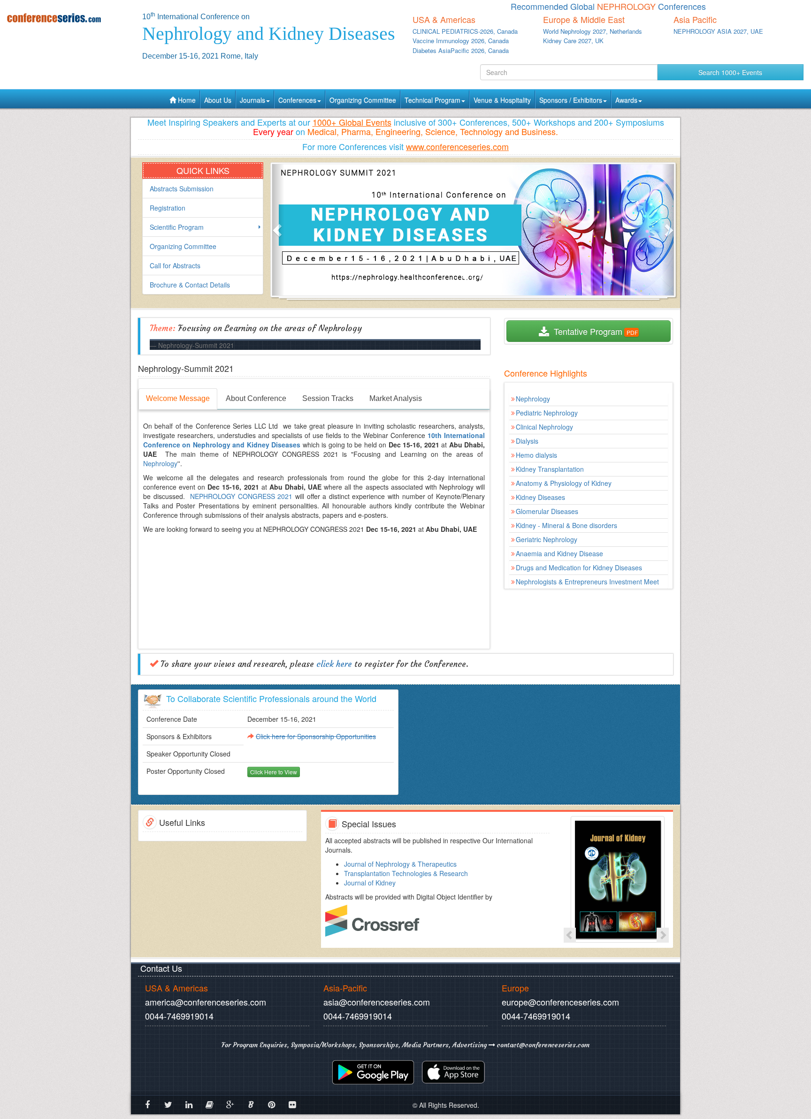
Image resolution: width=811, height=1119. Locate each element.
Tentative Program (585, 331)
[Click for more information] (616, 879)
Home (186, 100)
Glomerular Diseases (547, 511)
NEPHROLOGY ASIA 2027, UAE (718, 31)
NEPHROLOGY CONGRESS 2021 (241, 496)
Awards (626, 100)
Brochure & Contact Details (190, 284)
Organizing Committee (362, 100)
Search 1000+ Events (730, 72)
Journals (252, 100)
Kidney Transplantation (550, 469)
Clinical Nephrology (544, 426)
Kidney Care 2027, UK (573, 40)
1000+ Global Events (352, 122)
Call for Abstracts (175, 265)
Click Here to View (273, 772)
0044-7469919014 (179, 1016)
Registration (167, 207)
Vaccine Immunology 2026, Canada (461, 40)
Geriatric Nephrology (546, 539)
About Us (217, 100)
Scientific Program (177, 227)
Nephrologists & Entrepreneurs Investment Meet (587, 581)
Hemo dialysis (536, 455)
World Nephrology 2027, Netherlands (592, 31)
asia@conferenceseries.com (376, 1002)
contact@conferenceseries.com (542, 1045)
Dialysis (527, 441)
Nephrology (160, 463)
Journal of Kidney (370, 882)
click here (334, 664)
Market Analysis (395, 398)
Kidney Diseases (540, 497)
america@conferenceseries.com (205, 1002)
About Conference (256, 398)
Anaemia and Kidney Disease (559, 553)
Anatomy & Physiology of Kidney (564, 483)
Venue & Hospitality (502, 100)
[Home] (67, 17)
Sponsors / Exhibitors (570, 100)
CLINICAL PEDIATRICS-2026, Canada (465, 31)
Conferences (297, 100)
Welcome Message (178, 398)
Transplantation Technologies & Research (406, 873)
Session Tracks (327, 398)
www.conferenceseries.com (457, 146)
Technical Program (432, 100)
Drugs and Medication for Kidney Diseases (579, 567)
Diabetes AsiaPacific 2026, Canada (461, 50)
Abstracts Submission (182, 188)
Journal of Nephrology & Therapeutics (400, 864)
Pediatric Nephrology (547, 412)
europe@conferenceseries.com (560, 1002)
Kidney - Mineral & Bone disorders (566, 525)
